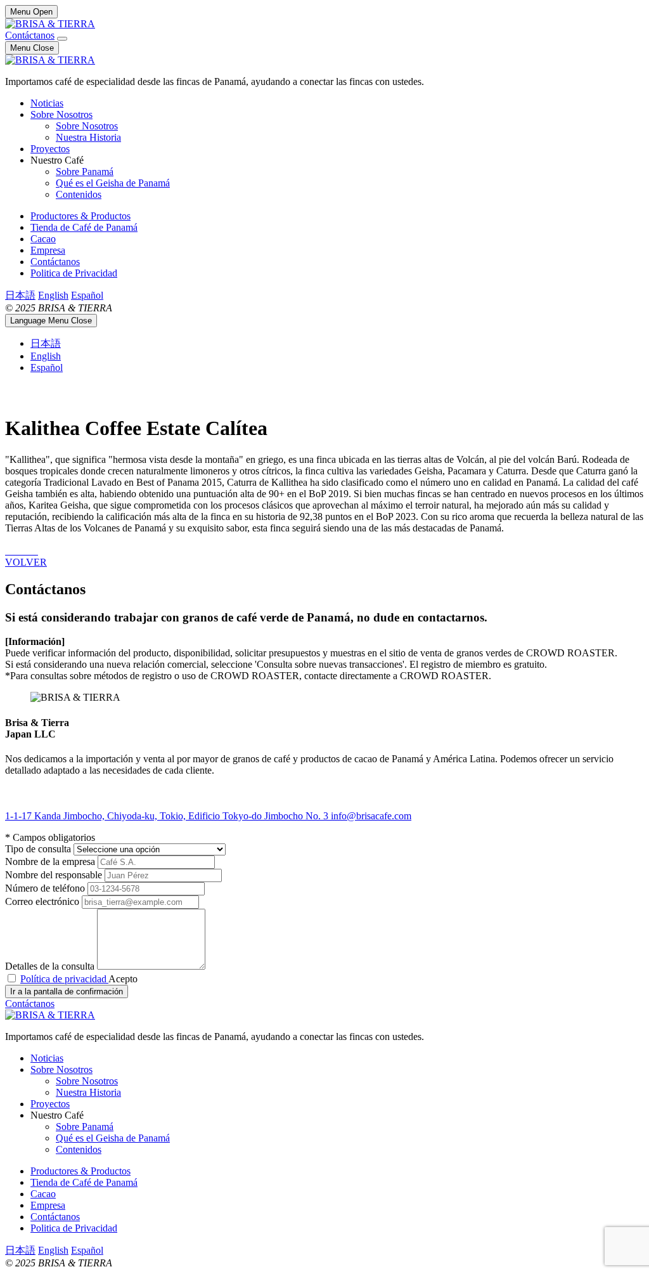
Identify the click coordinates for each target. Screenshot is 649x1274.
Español (87, 295)
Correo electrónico (43, 901)
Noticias (46, 103)
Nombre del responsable (55, 874)
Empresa (47, 250)
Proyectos (50, 148)
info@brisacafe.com (371, 815)
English (53, 295)
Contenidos (78, 194)
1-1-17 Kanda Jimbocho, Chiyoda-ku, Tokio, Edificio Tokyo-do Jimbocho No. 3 (168, 815)
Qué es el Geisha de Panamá (113, 183)
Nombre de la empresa (51, 861)
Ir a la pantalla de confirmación (66, 991)
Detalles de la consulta (51, 966)
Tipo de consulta (39, 848)
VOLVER (26, 562)
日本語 (20, 295)
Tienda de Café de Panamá (84, 227)
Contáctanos (30, 35)
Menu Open (31, 11)
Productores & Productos (80, 216)
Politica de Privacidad (73, 273)
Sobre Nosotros (61, 114)
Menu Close (32, 48)
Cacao (43, 238)
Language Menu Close (51, 320)
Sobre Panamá (84, 171)
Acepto (79, 978)
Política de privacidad (64, 978)
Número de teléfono (46, 888)
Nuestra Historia (88, 137)
